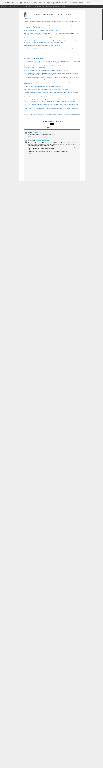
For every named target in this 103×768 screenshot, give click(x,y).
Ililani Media (60, 121)
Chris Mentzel (31, 140)
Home (10, 6)
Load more (52, 178)
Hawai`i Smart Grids (23, 6)
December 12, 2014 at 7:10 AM (40, 132)
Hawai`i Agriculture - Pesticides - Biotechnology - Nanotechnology (45, 6)
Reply (29, 136)
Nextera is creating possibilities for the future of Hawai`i (52, 14)
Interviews (15, 6)
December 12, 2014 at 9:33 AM (41, 140)
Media (63, 6)
